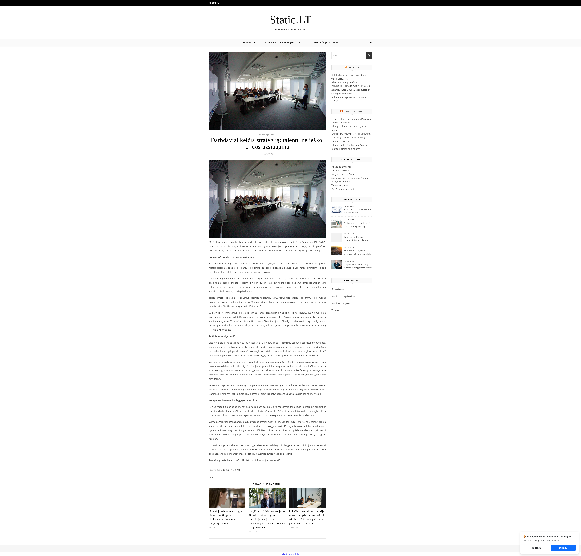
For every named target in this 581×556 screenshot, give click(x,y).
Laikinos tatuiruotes (341, 170)
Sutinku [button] (563, 547)
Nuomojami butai (353, 112)
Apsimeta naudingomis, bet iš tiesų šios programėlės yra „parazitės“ (357, 225)
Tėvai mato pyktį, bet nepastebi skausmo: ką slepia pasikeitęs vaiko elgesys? (357, 238)
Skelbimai (353, 68)
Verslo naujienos (340, 185)
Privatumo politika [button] (550, 540)
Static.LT (290, 19)
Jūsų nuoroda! (342, 189)
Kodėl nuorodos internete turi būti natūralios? (357, 211)
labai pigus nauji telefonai (344, 82)
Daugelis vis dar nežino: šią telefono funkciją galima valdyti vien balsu (358, 266)
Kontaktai (214, 3)
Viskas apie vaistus (341, 166)
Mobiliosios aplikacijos (279, 42)
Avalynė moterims (340, 181)
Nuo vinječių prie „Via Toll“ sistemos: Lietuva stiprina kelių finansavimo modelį (357, 252)
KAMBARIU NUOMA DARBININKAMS (350, 86)
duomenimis (298, 351)
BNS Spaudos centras (229, 469)
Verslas (304, 42)
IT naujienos (251, 42)
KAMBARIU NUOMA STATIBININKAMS (351, 133)
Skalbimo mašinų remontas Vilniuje (349, 177)
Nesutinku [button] (535, 547)
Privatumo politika (290, 554)
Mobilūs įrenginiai (326, 42)
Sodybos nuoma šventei (343, 174)
